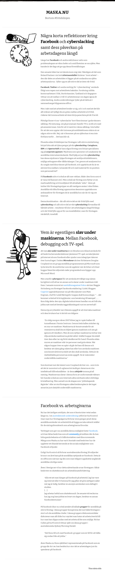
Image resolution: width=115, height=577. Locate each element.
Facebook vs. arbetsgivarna (66, 405)
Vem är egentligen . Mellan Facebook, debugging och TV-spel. (69, 238)
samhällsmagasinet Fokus (74, 285)
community (74, 434)
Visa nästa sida (94, 568)
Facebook (93, 431)
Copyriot (44, 292)
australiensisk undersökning (65, 416)
